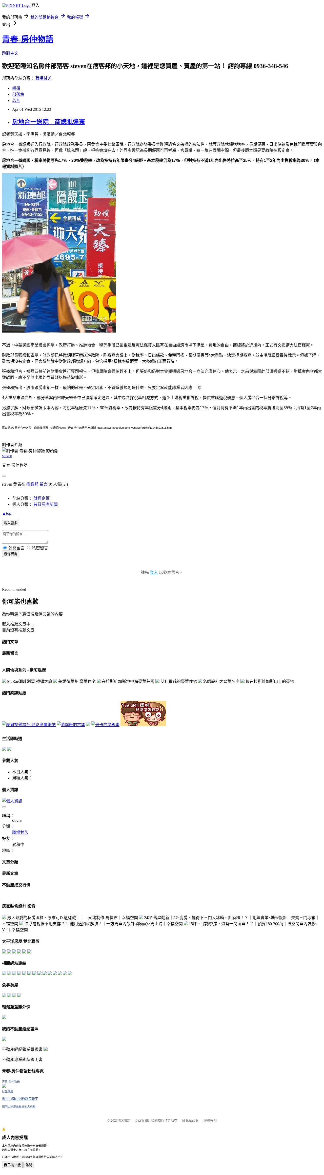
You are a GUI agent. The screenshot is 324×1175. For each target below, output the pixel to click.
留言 (43, 484)
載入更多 (10, 523)
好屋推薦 (7, 1091)
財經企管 (41, 498)
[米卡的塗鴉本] (105, 725)
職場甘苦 (43, 78)
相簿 (16, 88)
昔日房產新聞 (45, 504)
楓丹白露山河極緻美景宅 (20, 1099)
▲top (6, 513)
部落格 (18, 94)
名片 (16, 100)
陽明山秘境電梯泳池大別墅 (18, 1106)
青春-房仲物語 (27, 39)
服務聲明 (210, 1120)
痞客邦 (32, 484)
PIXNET (124, 1120)
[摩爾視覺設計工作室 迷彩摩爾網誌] (29, 725)
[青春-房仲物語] (4, 1086)
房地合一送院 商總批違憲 (48, 122)
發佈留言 (10, 554)
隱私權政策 (190, 1120)
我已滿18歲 (12, 1165)
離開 (29, 1165)
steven (7, 455)
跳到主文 (10, 53)
